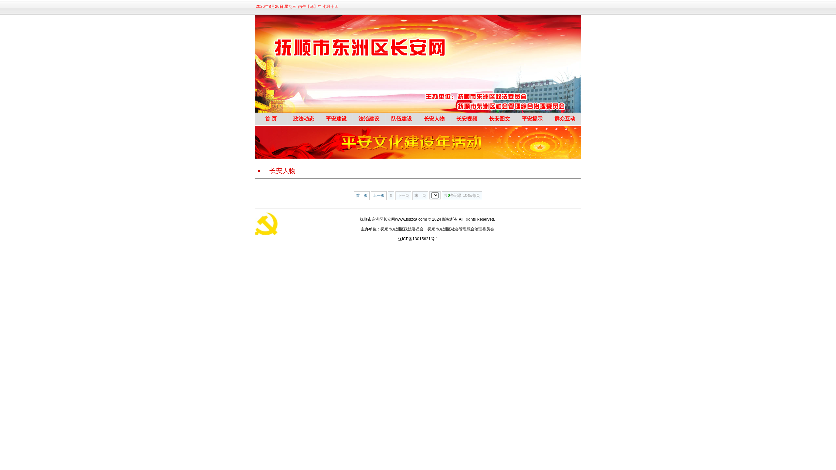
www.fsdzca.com (411, 219)
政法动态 (303, 118)
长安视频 (467, 118)
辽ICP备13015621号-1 (418, 239)
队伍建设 (401, 118)
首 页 (271, 118)
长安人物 (434, 118)
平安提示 (532, 118)
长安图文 (499, 118)
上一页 (379, 195)
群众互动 (565, 118)
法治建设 (369, 118)
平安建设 (336, 118)
